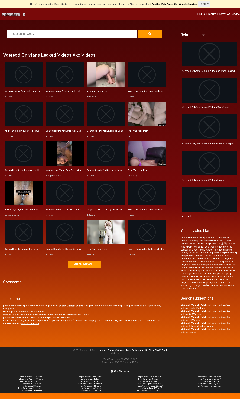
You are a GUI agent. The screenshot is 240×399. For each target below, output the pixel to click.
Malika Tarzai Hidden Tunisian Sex (206, 242)
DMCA (201, 14)
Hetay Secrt (203, 258)
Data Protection (134, 350)
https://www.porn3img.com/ (209, 381)
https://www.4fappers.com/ (31, 377)
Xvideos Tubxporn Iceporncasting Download (213, 252)
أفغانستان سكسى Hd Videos (204, 285)
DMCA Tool (161, 350)
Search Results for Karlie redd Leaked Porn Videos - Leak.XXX (78, 130)
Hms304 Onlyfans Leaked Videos (204, 281)
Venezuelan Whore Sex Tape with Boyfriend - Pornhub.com (76, 170)
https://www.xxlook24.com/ (90, 388)
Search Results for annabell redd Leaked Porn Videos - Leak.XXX (38, 249)
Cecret (214, 243)
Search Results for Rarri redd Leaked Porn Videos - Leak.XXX (77, 249)
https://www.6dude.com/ (31, 384)
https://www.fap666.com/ (30, 386)
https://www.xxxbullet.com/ (90, 379)
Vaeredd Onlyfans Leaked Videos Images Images (207, 143)
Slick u (200, 237)
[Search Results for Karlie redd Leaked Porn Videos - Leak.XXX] (65, 125)
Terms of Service (229, 14)
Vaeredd (186, 216)
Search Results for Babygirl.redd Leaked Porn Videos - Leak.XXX (38, 170)
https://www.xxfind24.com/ (90, 386)
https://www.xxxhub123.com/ (90, 381)
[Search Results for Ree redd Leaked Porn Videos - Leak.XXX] (65, 86)
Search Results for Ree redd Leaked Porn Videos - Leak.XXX (77, 91)
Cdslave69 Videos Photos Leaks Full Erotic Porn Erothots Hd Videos (206, 248)
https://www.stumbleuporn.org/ (209, 386)
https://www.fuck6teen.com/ (149, 379)
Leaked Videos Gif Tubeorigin (202, 279)
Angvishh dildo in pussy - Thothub (22, 130)
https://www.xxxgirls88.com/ (90, 390)
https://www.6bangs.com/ (30, 381)
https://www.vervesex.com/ (90, 377)
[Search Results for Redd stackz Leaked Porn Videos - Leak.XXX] (24, 86)
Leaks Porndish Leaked (211, 240)
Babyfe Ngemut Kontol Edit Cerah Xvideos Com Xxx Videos (208, 266)
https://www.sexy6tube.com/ (150, 377)
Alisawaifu (193, 270)
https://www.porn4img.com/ (209, 384)
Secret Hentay (188, 237)
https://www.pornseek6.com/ (150, 384)
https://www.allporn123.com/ (150, 388)
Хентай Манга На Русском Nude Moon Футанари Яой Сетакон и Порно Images (208, 272)
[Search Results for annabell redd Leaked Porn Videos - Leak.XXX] (24, 243)
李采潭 (222, 243)
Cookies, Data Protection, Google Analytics (174, 4)
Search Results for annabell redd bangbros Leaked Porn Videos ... (80, 209)
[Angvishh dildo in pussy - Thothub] (24, 125)
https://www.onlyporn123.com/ (149, 390)
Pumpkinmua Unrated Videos (196, 255)
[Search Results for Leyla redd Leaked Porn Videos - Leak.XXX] (106, 125)
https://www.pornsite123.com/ (30, 388)
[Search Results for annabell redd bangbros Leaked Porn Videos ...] (65, 204)
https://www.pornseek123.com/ (150, 381)
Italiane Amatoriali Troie (210, 261)
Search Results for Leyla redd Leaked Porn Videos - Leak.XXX (119, 130)
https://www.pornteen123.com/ (150, 386)
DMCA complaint (30, 323)
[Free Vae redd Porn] (106, 86)
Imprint (211, 14)
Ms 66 (218, 267)
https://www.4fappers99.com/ (31, 379)
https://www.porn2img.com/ (209, 379)
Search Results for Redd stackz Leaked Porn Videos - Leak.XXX (38, 91)
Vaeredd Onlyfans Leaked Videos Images (203, 179)
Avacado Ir (210, 237)
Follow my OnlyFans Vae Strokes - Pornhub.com (29, 209)
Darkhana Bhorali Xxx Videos (195, 276)
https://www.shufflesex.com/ (31, 390)
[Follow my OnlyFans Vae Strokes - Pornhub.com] (24, 204)
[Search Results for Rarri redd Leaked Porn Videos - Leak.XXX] (65, 243)
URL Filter (149, 350)
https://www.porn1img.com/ (209, 377)
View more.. (84, 264)
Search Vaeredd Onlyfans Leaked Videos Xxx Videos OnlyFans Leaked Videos (205, 324)
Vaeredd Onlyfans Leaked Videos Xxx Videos (205, 107)
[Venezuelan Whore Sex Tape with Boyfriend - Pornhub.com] (65, 164)
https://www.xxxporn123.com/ (90, 384)
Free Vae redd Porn (97, 91)
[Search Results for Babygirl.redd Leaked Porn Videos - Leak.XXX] (24, 164)
